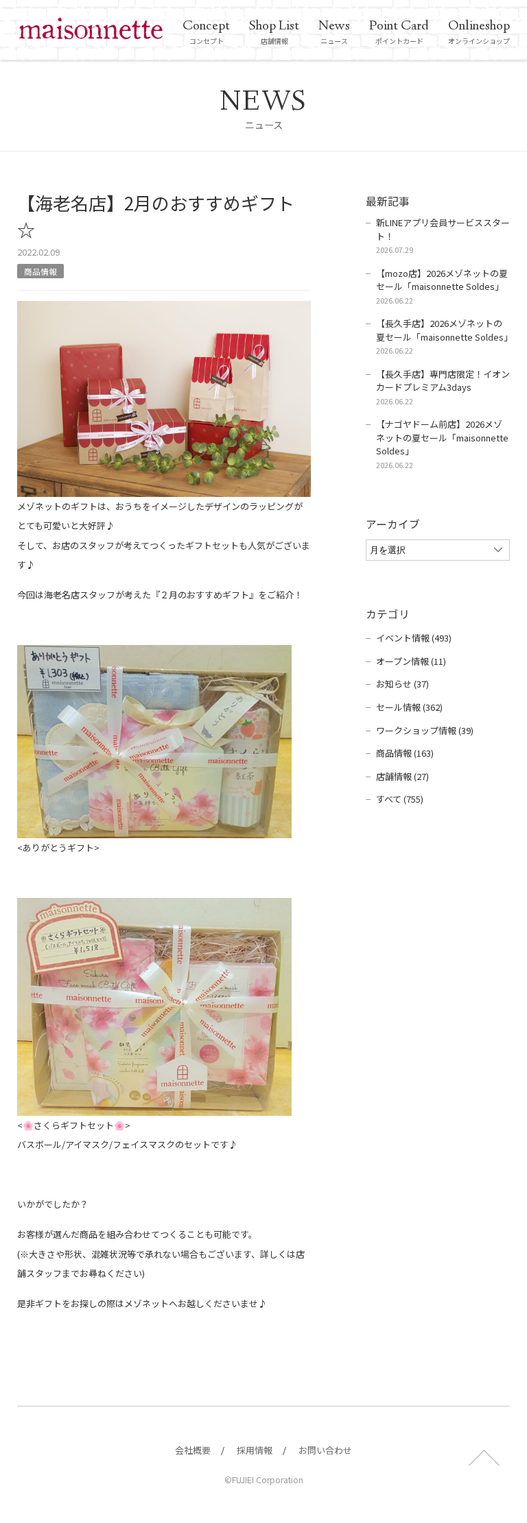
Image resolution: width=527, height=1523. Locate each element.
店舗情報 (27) (402, 776)
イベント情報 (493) (414, 637)
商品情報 (40, 271)
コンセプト (206, 31)
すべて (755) (399, 798)
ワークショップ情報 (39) (424, 730)
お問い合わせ (325, 1450)
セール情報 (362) (409, 707)
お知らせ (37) (402, 683)
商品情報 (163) (405, 752)
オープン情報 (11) (411, 661)
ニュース (334, 31)
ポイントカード (399, 31)
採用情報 (254, 1450)
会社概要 (193, 1450)
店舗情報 (274, 31)
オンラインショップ (479, 31)
